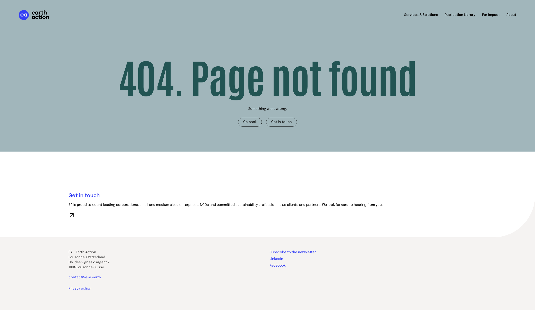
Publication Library (460, 15)
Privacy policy (79, 288)
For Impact (491, 15)
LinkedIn (276, 259)
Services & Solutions (421, 15)
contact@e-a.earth (85, 277)
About (511, 15)
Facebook (278, 265)
